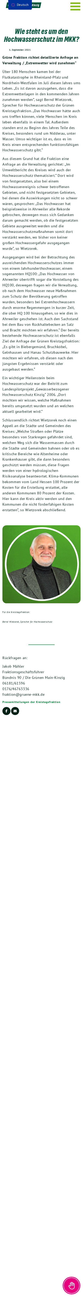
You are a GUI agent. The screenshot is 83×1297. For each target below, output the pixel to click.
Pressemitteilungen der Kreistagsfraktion (31, 702)
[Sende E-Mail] (15, 711)
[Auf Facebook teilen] (6, 711)
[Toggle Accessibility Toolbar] (71, 1285)
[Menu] (75, 6)
